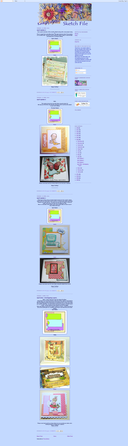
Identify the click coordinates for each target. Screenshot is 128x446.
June (79, 152)
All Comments (80, 72)
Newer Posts (40, 436)
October (80, 145)
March (79, 168)
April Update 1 (41, 198)
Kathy (54, 55)
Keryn (54, 124)
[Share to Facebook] (61, 92)
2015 (77, 133)
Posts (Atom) (46, 438)
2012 (77, 139)
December (80, 141)
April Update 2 (41, 99)
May (79, 154)
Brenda (76, 33)
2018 (77, 128)
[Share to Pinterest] (63, 92)
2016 (77, 131)
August (79, 149)
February (80, 170)
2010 (77, 176)
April (79, 156)
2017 (77, 129)
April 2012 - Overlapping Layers (47, 298)
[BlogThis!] (59, 92)
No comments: (53, 92)
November (80, 143)
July (79, 150)
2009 (77, 178)
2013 (77, 137)
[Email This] (57, 92)
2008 (77, 180)
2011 (77, 174)
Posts (78, 70)
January (80, 171)
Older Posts (70, 436)
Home (55, 436)
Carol (55, 155)
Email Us (77, 41)
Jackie (54, 224)
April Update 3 (41, 30)
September (80, 147)
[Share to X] (60, 92)
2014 (77, 135)
